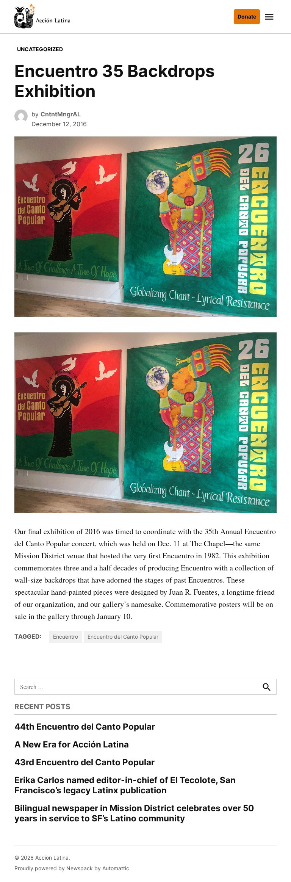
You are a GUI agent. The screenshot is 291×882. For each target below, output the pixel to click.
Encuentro (65, 636)
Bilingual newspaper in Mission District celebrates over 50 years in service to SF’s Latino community (134, 813)
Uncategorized (40, 49)
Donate (247, 16)
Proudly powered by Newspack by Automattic (71, 868)
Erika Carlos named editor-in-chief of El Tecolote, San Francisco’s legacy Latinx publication (125, 785)
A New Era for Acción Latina (71, 744)
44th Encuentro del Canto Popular (84, 726)
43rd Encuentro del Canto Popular (84, 762)
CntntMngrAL (61, 114)
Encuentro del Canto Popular (123, 636)
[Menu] (270, 16)
